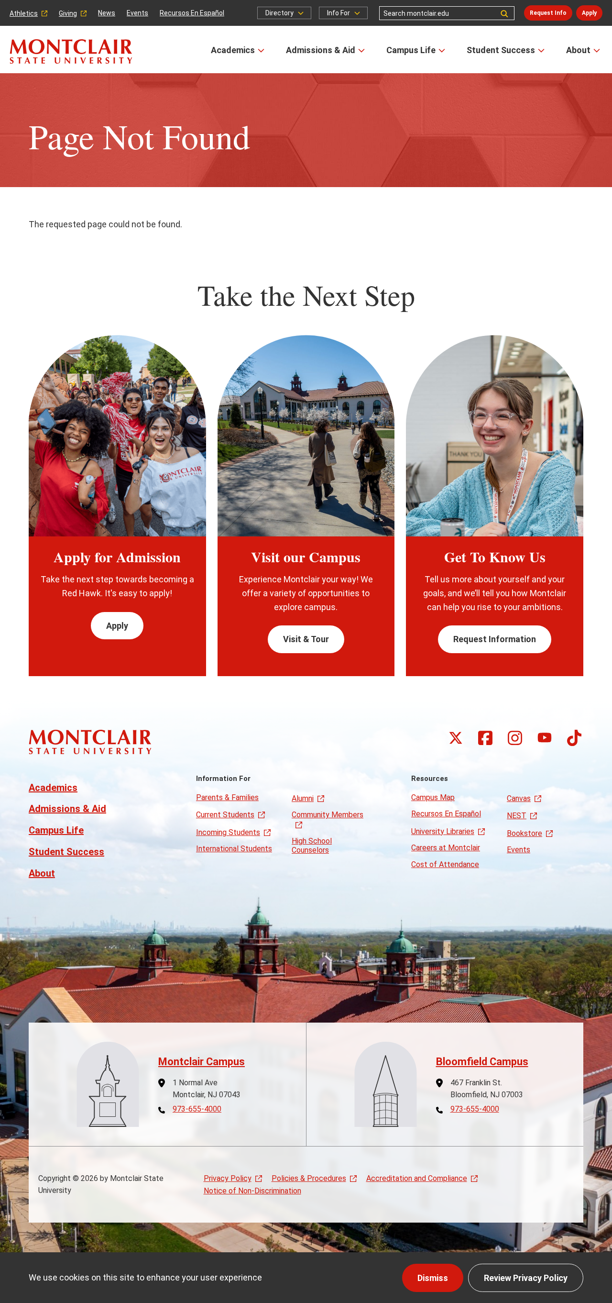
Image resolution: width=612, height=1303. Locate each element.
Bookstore (524, 833)
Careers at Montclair (445, 847)
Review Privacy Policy (526, 1278)
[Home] (71, 51)
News (106, 13)
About (578, 50)
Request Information (494, 639)
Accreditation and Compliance (416, 1178)
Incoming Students (228, 832)
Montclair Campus (201, 1062)
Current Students (225, 814)
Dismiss (432, 1278)
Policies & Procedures (309, 1178)
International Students (234, 848)
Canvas (519, 798)
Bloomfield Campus (482, 1062)
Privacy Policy (227, 1178)
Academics (233, 50)
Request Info (548, 13)
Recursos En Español (192, 13)
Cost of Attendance (445, 864)
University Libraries (442, 831)
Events (137, 13)
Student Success (501, 50)
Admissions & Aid (320, 50)
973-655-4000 (197, 1109)
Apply (589, 13)
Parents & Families (227, 797)
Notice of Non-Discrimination (252, 1190)
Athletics (24, 13)
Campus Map (433, 797)
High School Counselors (312, 845)
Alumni (303, 798)
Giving (68, 13)
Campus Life (411, 50)
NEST (516, 815)
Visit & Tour (306, 639)
